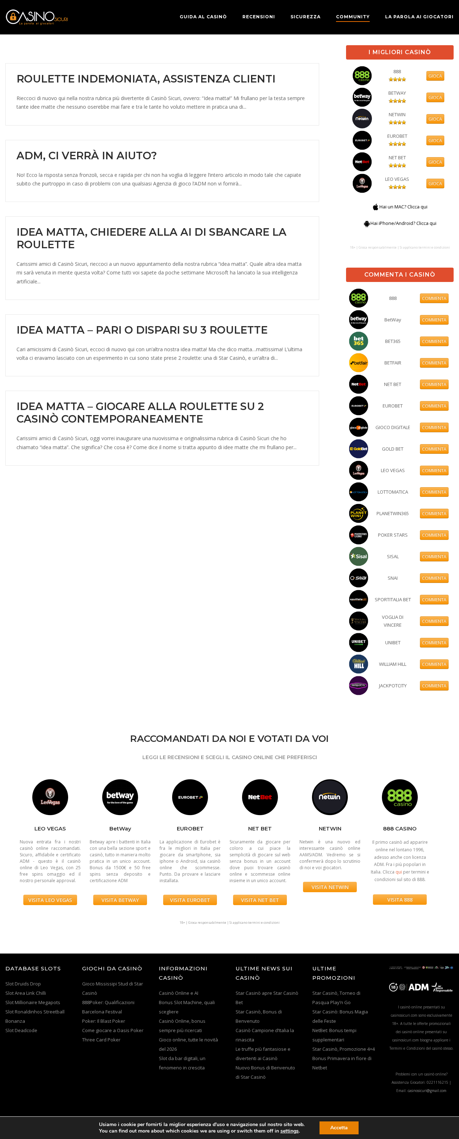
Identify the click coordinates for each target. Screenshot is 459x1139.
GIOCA (435, 76)
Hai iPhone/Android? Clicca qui (403, 223)
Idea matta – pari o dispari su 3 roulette (142, 330)
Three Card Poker (101, 1039)
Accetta (339, 1127)
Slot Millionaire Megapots (32, 1002)
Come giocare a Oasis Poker (112, 1030)
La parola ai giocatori (419, 16)
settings (289, 1131)
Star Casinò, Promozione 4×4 (343, 1049)
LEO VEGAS (397, 179)
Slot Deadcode (21, 1030)
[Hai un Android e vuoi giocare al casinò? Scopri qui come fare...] (366, 223)
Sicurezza (305, 16)
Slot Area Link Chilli (25, 993)
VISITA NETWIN (330, 887)
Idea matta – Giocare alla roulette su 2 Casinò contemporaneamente (140, 412)
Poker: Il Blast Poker (103, 1021)
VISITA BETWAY (120, 899)
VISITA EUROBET (190, 899)
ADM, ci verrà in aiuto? (86, 155)
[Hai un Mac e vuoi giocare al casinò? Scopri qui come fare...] (375, 206)
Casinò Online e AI (178, 993)
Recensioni (258, 16)
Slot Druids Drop (23, 983)
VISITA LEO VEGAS (50, 899)
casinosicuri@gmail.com (427, 1090)
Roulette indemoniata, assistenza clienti (145, 78)
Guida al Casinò (203, 16)
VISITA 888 (400, 899)
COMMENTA (434, 298)
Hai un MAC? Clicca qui (403, 206)
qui (399, 872)
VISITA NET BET (260, 899)
